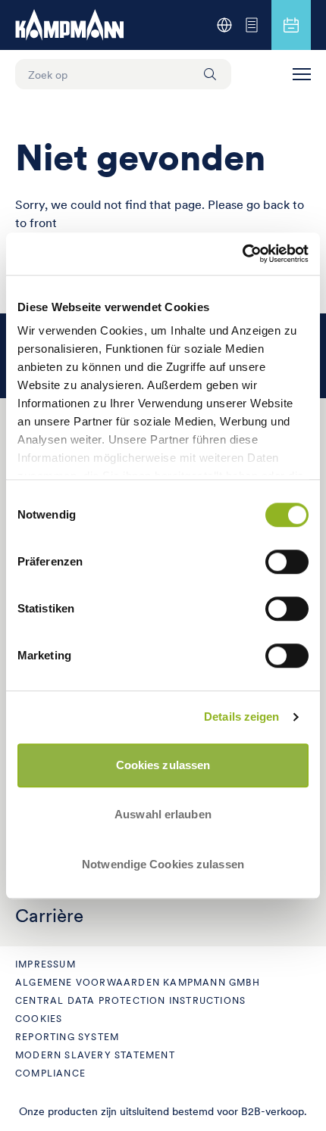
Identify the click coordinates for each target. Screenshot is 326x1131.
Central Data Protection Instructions (130, 1000)
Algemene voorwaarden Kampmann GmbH (137, 982)
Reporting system (67, 1036)
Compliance (50, 1073)
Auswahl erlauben (163, 814)
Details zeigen (241, 716)
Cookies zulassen (163, 765)
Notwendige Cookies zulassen (163, 864)
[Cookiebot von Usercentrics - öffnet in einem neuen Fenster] (242, 253)
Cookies (38, 1018)
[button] (302, 74)
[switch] (287, 562)
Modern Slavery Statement (95, 1055)
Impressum (45, 964)
